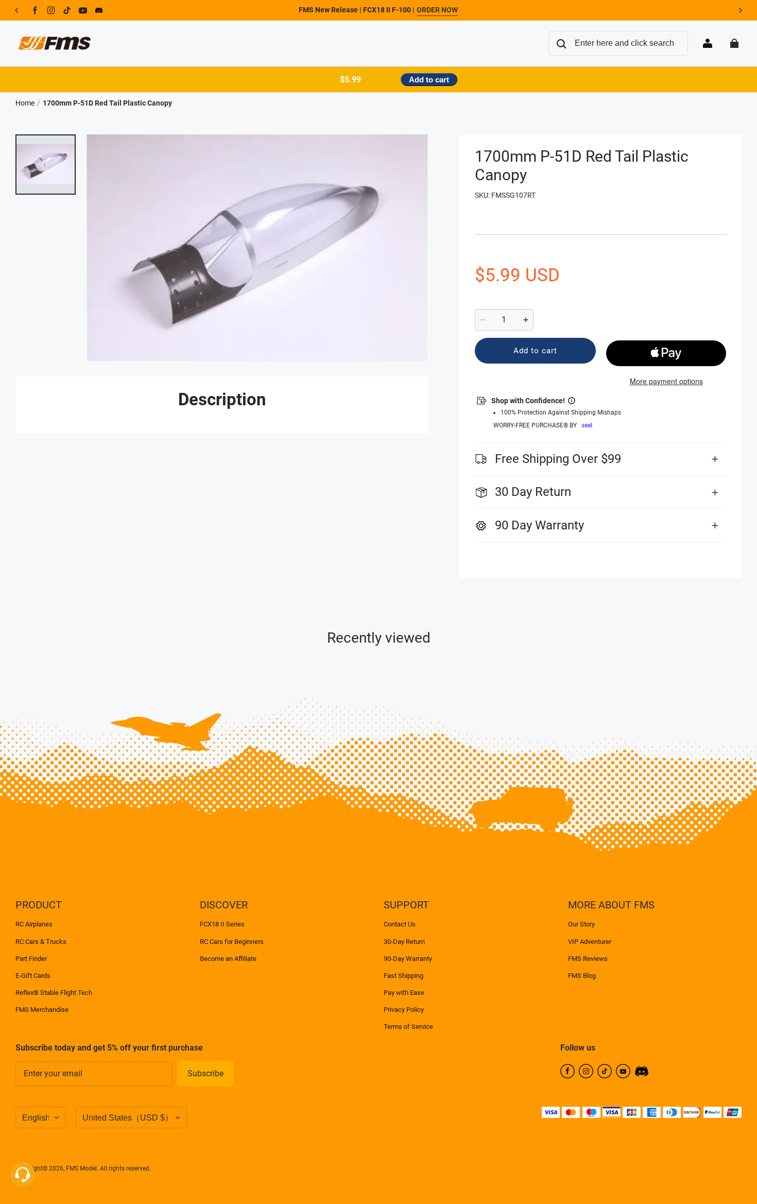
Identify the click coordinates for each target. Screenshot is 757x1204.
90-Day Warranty (408, 958)
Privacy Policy (404, 1009)
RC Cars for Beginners (232, 941)
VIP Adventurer (589, 941)
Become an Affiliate (228, 958)
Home (25, 103)
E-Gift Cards (32, 975)
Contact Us (400, 924)
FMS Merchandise (41, 1009)
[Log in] (707, 43)
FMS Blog (582, 975)
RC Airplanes (34, 924)
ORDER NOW (437, 10)
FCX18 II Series (222, 924)
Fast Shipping (403, 975)
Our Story (581, 924)
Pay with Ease (404, 992)
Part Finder (31, 958)
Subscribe (205, 1073)
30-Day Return (404, 941)
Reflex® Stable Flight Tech (53, 992)
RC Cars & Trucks (40, 941)
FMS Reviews (588, 958)
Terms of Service (408, 1026)
